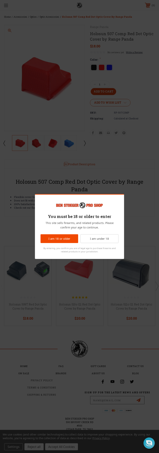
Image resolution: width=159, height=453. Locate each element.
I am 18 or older (59, 238)
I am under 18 (99, 238)
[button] (149, 443)
